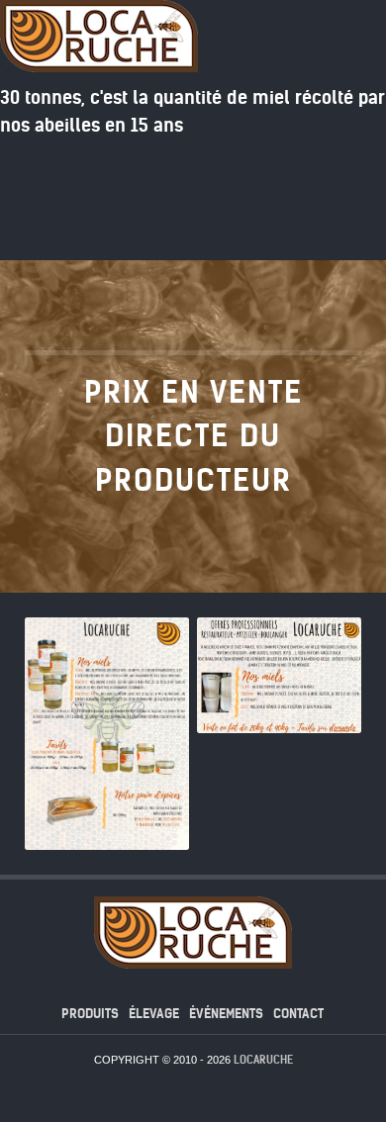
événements (226, 1013)
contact (298, 1013)
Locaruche (263, 1060)
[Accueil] (335, 220)
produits (90, 1013)
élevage (154, 1013)
